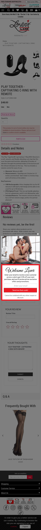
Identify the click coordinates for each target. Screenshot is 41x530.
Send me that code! (20, 290)
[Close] (38, 234)
